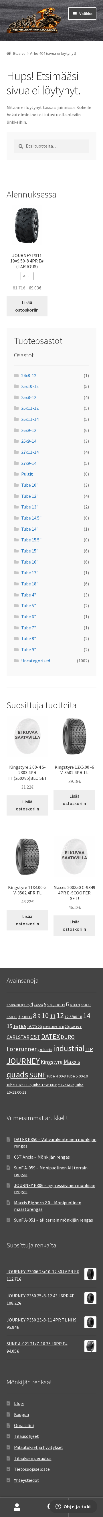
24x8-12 (28, 375)
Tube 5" (28, 605)
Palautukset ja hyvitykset (38, 1447)
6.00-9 (75, 1004)
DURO (68, 1036)
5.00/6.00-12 (56, 1005)
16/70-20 (34, 1026)
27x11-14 (30, 452)
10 (45, 1015)
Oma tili (17, 1507)
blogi (19, 1403)
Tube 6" (28, 616)
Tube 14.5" (31, 518)
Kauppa (21, 1414)
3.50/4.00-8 (15, 1005)
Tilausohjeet (26, 1436)
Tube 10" (29, 485)
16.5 (22, 1026)
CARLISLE (76, 1027)
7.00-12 (26, 1017)
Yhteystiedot (26, 1480)
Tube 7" (28, 628)
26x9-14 (28, 441)
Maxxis (72, 1062)
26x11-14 (30, 419)
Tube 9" (28, 649)
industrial (68, 1048)
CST (35, 1037)
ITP (89, 1049)
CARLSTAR (18, 1037)
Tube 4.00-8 (56, 1076)
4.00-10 (38, 1005)
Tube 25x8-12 (66, 1085)
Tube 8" (28, 638)
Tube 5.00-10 (77, 1076)
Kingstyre (52, 1061)
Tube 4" (28, 595)
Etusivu (19, 53)
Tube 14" (29, 529)
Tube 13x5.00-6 (19, 1084)
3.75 (26, 1005)
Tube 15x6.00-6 (44, 1084)
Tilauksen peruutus (33, 1458)
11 (53, 1016)
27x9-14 (28, 463)
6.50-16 (12, 1017)
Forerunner (22, 1049)
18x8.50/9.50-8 (53, 1027)
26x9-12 (28, 430)
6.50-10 (86, 1005)
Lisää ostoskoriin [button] (27, 306)
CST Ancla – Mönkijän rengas (42, 1157)
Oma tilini (24, 1425)
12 (60, 1015)
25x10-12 (30, 386)
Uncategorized (35, 660)
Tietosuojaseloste (32, 1469)
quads (17, 1074)
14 (86, 1015)
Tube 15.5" (31, 540)
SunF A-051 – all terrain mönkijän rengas (53, 1220)
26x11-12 (30, 408)
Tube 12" (29, 496)
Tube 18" (29, 584)
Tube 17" (29, 572)
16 (15, 1026)
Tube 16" (29, 562)
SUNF (37, 1074)
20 (67, 1026)
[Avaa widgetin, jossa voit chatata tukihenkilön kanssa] (73, 1507)
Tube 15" (29, 551)
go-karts (44, 1049)
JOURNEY (23, 1061)
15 (9, 1025)
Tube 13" (29, 507)
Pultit (27, 474)
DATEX (50, 1036)
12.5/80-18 (73, 1016)
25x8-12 (28, 397)
